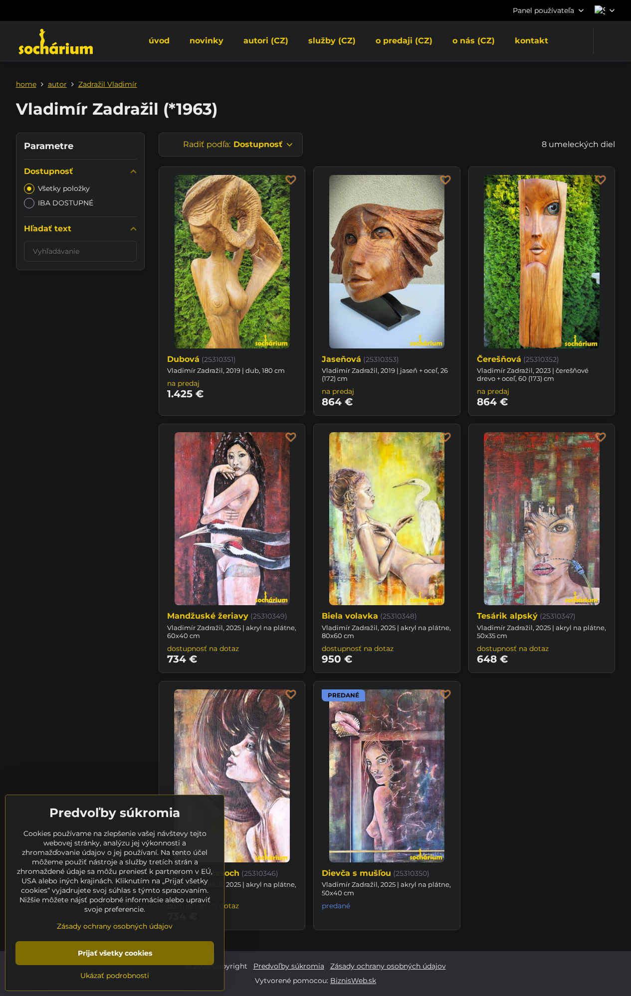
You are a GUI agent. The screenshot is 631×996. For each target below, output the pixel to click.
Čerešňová (499, 359)
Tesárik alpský (507, 616)
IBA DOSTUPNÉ (65, 202)
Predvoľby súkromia (288, 966)
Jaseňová (341, 359)
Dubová (183, 359)
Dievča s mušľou (356, 873)
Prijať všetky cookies (115, 953)
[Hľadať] (607, 41)
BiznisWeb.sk (353, 980)
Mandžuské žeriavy (207, 616)
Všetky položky (64, 188)
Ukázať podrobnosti (114, 975)
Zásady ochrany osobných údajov (388, 966)
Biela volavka (350, 616)
